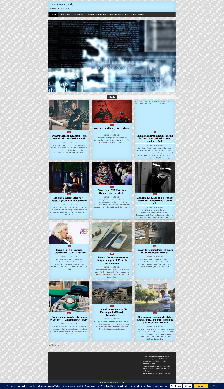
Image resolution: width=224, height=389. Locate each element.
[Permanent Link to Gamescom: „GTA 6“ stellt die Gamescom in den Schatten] (112, 173)
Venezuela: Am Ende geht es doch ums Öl (112, 129)
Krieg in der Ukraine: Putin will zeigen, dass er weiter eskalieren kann (154, 251)
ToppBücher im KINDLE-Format (97, 14)
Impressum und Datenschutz (119, 14)
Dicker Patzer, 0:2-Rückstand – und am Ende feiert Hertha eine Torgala (69, 137)
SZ (155, 132)
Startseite (53, 14)
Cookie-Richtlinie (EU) (137, 14)
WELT (69, 132)
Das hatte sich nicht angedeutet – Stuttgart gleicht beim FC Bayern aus (69, 199)
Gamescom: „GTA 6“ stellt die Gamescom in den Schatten (112, 191)
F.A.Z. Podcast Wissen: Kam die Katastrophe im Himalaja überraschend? (112, 312)
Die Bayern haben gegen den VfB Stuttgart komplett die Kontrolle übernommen (112, 260)
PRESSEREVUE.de (61, 4)
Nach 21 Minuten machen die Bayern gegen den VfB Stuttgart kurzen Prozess (69, 318)
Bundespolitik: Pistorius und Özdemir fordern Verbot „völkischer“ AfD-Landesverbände (155, 138)
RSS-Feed (63, 142)
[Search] (173, 14)
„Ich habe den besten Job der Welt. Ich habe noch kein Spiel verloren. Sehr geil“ (155, 200)
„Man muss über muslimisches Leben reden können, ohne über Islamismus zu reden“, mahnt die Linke (155, 319)
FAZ (112, 125)
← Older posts (53, 345)
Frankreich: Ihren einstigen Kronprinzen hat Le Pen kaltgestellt (69, 251)
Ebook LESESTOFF (65, 14)
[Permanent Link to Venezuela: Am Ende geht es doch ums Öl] (112, 111)
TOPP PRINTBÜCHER (78, 14)
